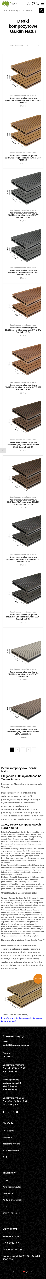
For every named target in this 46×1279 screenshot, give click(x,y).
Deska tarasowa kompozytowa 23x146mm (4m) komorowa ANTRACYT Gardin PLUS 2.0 (23, 559)
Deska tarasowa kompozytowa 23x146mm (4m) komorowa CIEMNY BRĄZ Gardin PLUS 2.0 (23, 444)
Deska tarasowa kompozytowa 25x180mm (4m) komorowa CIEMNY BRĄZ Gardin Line (23, 731)
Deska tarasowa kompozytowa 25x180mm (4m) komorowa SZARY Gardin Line (23, 674)
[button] (28, 3)
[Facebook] (4, 1112)
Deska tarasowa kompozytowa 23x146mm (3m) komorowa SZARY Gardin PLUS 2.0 (23, 272)
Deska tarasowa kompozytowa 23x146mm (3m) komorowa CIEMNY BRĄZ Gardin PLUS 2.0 (23, 502)
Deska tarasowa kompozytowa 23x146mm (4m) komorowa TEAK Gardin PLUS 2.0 (23, 100)
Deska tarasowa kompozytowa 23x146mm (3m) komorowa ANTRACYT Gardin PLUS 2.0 (23, 617)
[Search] (41, 10)
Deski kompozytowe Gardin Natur (23, 95)
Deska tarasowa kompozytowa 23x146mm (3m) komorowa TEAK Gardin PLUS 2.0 (23, 158)
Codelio (30, 1272)
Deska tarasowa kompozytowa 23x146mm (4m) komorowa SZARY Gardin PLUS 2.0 (23, 215)
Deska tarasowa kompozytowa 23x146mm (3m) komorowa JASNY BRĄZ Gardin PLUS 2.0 (23, 387)
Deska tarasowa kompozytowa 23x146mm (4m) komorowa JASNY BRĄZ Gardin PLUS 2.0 (23, 330)
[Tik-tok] (13, 1112)
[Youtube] (17, 1112)
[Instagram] (8, 1112)
